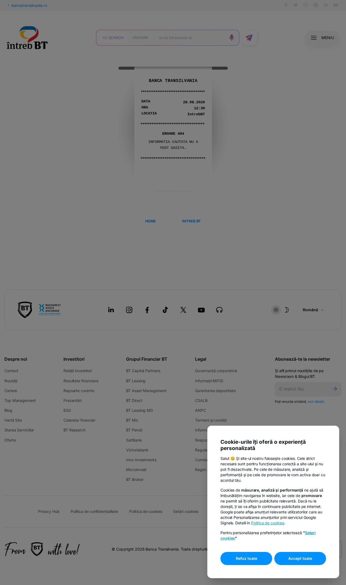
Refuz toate (246, 558)
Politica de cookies (267, 523)
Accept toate (300, 558)
